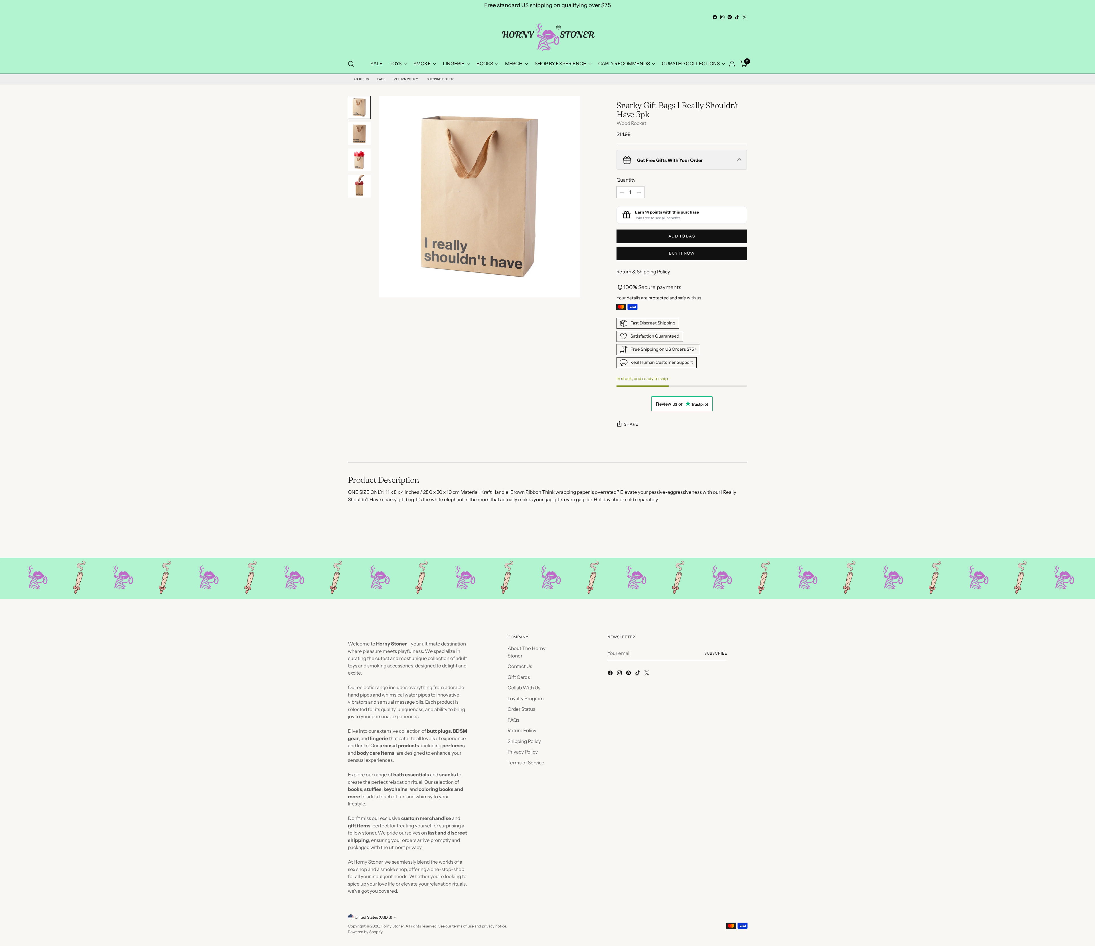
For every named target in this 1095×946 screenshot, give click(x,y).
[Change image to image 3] (359, 160)
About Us (361, 79)
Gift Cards (519, 677)
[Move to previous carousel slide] (729, 539)
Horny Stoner (392, 926)
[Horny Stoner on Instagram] (722, 17)
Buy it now (681, 253)
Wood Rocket (631, 123)
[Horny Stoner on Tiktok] (737, 17)
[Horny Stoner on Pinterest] (729, 17)
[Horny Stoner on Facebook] (714, 17)
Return (624, 272)
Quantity (626, 180)
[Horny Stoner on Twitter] (744, 17)
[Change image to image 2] (359, 133)
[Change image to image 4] (359, 186)
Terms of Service (526, 763)
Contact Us (520, 666)
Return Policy (406, 79)
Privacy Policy (523, 752)
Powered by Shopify (365, 931)
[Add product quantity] (639, 192)
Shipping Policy (440, 79)
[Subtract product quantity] (622, 192)
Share (631, 424)
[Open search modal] (351, 64)
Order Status (521, 709)
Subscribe (715, 653)
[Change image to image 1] (359, 107)
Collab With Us (524, 688)
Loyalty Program (526, 698)
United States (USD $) (373, 917)
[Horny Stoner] (547, 37)
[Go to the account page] (732, 64)
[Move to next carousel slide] (742, 538)
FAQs (381, 79)
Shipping (647, 272)
